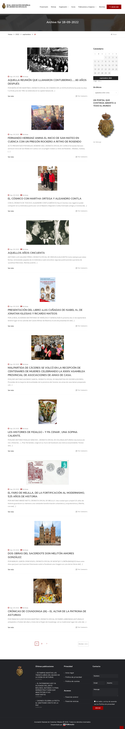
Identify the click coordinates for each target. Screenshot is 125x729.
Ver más (11, 96)
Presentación (44, 7)
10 (113, 61)
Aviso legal (69, 673)
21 (102, 69)
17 (113, 65)
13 (99, 65)
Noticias (53, 7)
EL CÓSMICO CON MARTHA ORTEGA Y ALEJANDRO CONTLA (44, 198)
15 (106, 65)
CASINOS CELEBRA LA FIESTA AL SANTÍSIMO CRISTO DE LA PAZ (47, 703)
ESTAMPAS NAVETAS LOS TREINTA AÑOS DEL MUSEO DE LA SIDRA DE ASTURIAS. (47, 675)
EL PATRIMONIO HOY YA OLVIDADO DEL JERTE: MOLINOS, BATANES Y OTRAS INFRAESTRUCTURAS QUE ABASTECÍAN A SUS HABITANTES (47, 689)
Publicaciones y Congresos (86, 7)
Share (115, 34)
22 (106, 69)
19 (95, 69)
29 (106, 73)
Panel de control (71, 697)
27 (99, 73)
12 (95, 65)
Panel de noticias (72, 701)
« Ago (95, 81)
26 (95, 73)
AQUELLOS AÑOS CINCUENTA (26, 253)
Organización (63, 7)
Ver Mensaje (97, 142)
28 (102, 73)
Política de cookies (72, 681)
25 (116, 69)
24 (113, 69)
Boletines (102, 7)
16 (109, 65)
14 (102, 65)
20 (99, 69)
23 (109, 69)
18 (116, 65)
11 (116, 61)
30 (109, 73)
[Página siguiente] (47, 644)
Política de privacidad (73, 677)
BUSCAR (115, 7)
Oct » (99, 81)
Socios (73, 7)
